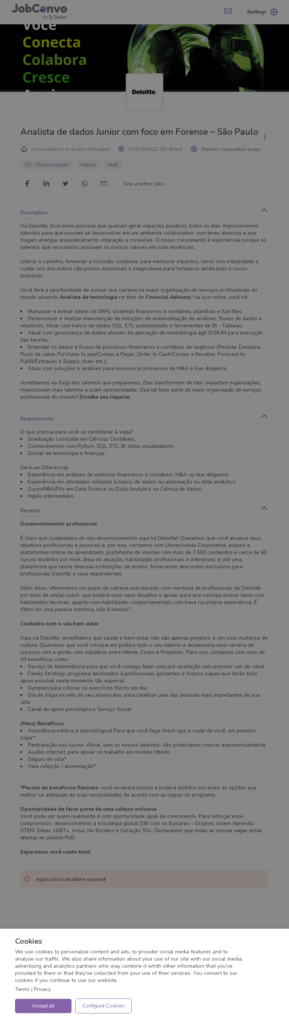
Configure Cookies (103, 1006)
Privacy (42, 989)
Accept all (43, 1006)
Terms (22, 989)
